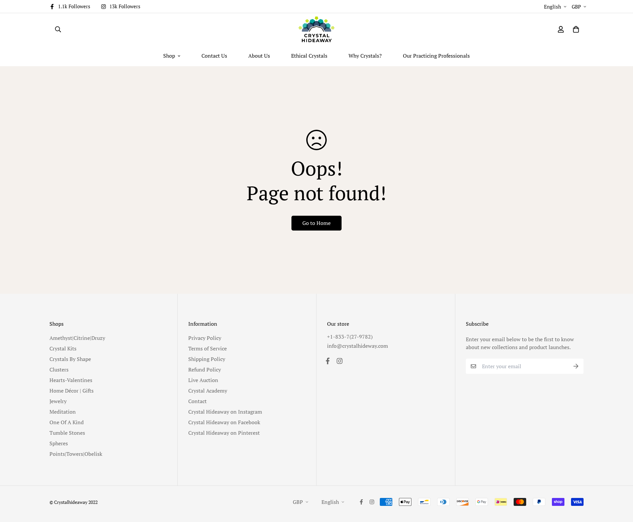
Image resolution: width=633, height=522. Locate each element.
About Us (259, 55)
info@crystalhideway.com (357, 345)
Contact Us (214, 55)
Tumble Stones (67, 432)
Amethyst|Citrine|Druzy (77, 338)
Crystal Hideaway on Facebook (224, 422)
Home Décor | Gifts (71, 390)
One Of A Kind (66, 422)
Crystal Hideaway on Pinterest (224, 432)
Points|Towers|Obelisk (75, 453)
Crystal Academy (207, 390)
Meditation (62, 411)
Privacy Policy (204, 338)
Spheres (58, 443)
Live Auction (203, 380)
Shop (169, 55)
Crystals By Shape (70, 359)
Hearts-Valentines (70, 380)
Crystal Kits (62, 348)
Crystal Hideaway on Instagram (225, 411)
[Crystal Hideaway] (316, 29)
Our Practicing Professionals (436, 55)
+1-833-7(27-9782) (350, 336)
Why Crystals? (365, 55)
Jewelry (58, 401)
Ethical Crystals (309, 55)
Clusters (59, 369)
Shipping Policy (206, 359)
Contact (197, 401)
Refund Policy (204, 369)
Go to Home (316, 223)
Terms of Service (207, 348)
